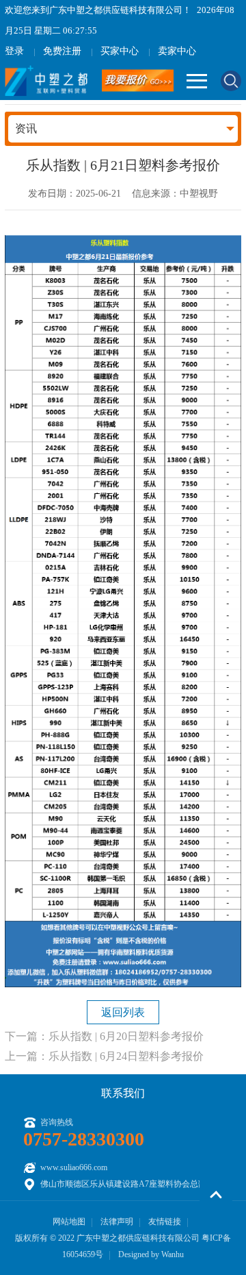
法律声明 (116, 1221)
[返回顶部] (216, 1194)
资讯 (26, 128)
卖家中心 (177, 51)
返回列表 (123, 1012)
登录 (14, 51)
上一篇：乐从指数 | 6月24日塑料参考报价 (104, 1056)
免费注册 (62, 51)
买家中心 (119, 51)
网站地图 (69, 1221)
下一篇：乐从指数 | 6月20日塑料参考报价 (104, 1036)
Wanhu (172, 1254)
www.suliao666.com (73, 1167)
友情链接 (164, 1221)
